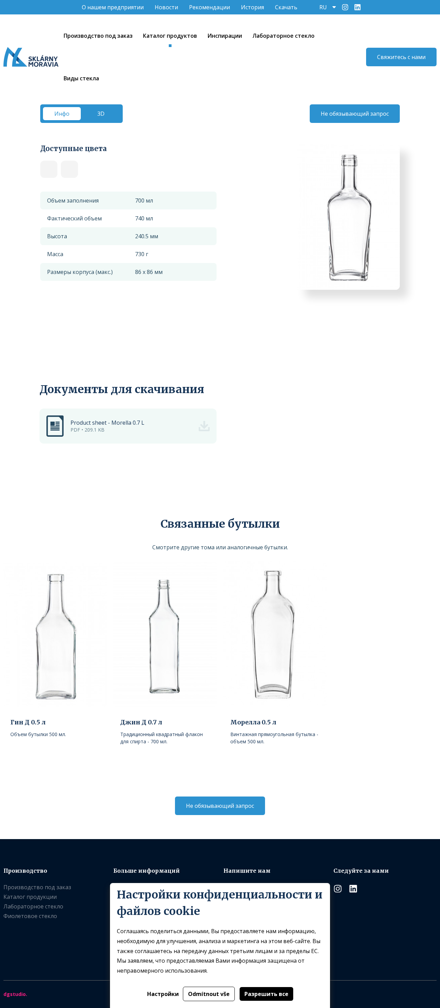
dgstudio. (15, 994)
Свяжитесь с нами (401, 57)
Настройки (163, 994)
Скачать (286, 7)
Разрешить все (266, 994)
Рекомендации (209, 7)
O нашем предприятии (113, 7)
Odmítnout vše (209, 994)
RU (323, 7)
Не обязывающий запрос (355, 113)
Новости (166, 7)
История (252, 7)
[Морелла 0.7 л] (48, 169)
